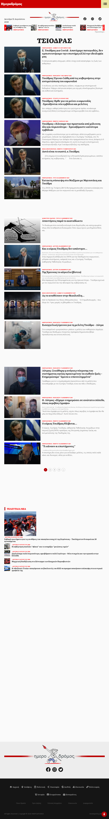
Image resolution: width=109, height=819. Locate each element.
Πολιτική (40, 787)
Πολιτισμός (94, 787)
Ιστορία (40, 794)
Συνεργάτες (70, 794)
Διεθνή (67, 787)
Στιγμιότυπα (55, 794)
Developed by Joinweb (97, 814)
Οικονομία (54, 787)
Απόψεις (28, 787)
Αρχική (15, 787)
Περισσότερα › (100, 32)
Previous (5, 28)
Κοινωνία (79, 787)
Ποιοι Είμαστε (21, 803)
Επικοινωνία (72, 803)
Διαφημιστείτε (88, 803)
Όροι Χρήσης (36, 803)
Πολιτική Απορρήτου (54, 803)
